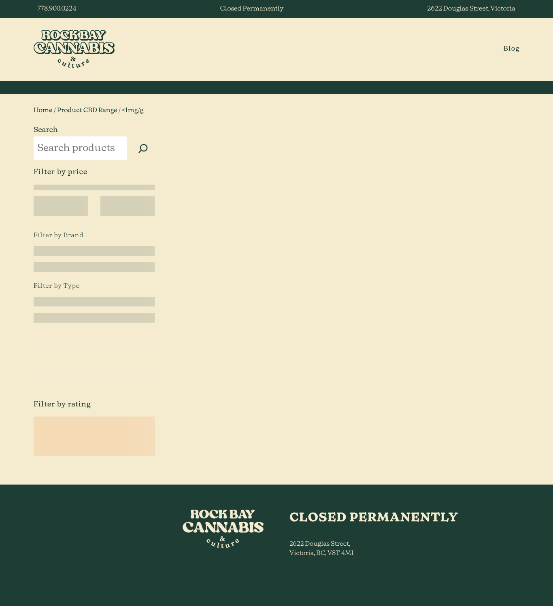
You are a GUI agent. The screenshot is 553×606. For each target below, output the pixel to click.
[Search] (143, 148)
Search (46, 130)
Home (43, 110)
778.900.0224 (57, 9)
